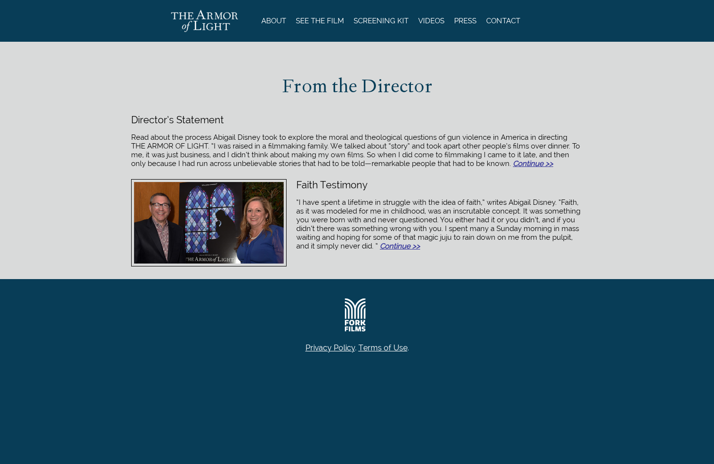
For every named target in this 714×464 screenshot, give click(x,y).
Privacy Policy (330, 347)
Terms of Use (383, 347)
